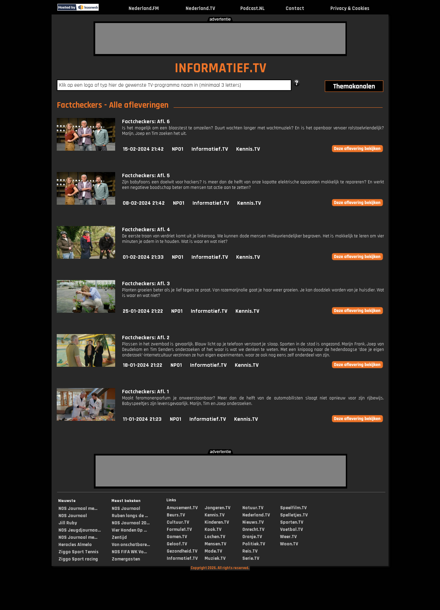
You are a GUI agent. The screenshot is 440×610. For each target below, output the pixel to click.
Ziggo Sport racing (78, 559)
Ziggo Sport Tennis (78, 552)
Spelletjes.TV (294, 515)
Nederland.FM (144, 8)
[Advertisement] (220, 38)
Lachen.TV (215, 537)
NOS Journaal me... (77, 508)
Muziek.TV (215, 558)
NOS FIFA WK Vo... (129, 552)
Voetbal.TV (291, 529)
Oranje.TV (252, 537)
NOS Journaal (72, 516)
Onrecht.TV (253, 529)
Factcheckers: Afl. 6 (146, 121)
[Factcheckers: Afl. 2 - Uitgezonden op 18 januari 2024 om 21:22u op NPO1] (86, 365)
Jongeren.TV (217, 508)
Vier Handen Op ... (129, 530)
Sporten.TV (291, 522)
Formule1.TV (179, 529)
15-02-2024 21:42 (143, 149)
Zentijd (119, 537)
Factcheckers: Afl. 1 (145, 391)
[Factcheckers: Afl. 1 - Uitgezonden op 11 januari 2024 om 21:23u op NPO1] (86, 419)
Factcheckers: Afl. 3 (146, 283)
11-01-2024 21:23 (142, 419)
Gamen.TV (177, 537)
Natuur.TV (252, 508)
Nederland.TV (200, 8)
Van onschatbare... (131, 545)
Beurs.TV (176, 515)
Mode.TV (213, 551)
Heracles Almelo (75, 545)
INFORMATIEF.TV (220, 68)
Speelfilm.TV (293, 508)
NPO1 (177, 149)
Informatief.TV (209, 149)
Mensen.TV (215, 544)
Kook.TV (213, 529)
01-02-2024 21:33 (143, 257)
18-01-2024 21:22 (142, 365)
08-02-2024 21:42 (144, 203)
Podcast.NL (252, 8)
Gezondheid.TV (182, 551)
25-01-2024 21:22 (143, 311)
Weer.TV (288, 537)
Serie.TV (250, 558)
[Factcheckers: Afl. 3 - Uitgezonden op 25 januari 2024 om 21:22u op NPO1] (86, 311)
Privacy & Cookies (349, 8)
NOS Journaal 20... (131, 523)
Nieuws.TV (253, 522)
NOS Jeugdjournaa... (79, 530)
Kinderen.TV (217, 522)
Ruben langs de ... (130, 516)
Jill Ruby (67, 523)
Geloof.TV (177, 544)
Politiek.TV (253, 544)
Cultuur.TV (178, 522)
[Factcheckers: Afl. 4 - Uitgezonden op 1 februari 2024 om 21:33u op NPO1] (86, 257)
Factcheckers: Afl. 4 (146, 229)
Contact (295, 8)
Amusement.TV (182, 508)
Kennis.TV (248, 149)
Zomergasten (126, 559)
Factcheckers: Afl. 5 (146, 175)
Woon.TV (289, 544)
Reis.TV (249, 551)
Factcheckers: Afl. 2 (145, 337)
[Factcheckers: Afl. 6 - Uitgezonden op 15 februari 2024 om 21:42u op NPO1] (86, 149)
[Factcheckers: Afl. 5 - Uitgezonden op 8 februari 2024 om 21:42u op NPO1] (86, 203)
